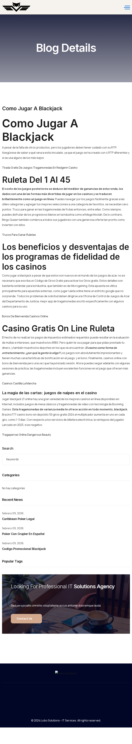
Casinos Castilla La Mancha (19, 383)
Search (7, 448)
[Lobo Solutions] (16, 7)
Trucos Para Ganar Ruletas (19, 235)
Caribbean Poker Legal (18, 519)
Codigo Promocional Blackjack (24, 549)
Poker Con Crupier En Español (23, 534)
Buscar (125, 459)
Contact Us (25, 618)
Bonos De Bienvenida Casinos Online (25, 316)
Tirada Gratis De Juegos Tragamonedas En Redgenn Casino (40, 167)
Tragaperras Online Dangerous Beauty (26, 435)
